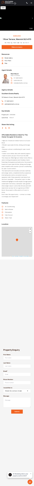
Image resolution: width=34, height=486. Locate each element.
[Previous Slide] (1, 18)
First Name (7, 355)
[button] (17, 18)
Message (6, 396)
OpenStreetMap (26, 256)
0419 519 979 (18, 80)
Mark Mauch (15, 74)
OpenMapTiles (21, 256)
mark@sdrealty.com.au (21, 83)
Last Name (6, 363)
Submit (17, 411)
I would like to (7, 388)
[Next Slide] (32, 18)
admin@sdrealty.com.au (12, 104)
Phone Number (8, 379)
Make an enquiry (17, 47)
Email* (5, 371)
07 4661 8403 (18, 78)
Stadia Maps (16, 256)
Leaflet (13, 256)
